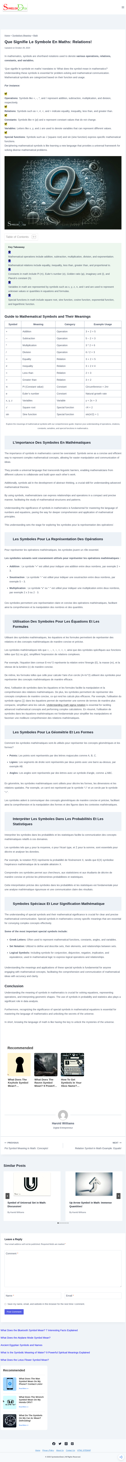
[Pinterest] (72, 1444)
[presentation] (32, 1184)
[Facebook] (54, 1444)
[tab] (58, 1223)
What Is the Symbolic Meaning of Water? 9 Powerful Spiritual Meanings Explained (45, 1352)
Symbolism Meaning (21, 35)
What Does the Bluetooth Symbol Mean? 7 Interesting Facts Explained (39, 1330)
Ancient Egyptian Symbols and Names (21, 1345)
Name (10, 1295)
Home (7, 35)
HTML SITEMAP (84, 1450)
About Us (60, 1450)
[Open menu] (122, 7)
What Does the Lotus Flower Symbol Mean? (25, 1360)
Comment (12, 1253)
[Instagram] (66, 1444)
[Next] (118, 1196)
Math (35, 35)
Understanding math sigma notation (66, 705)
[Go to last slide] (7, 1196)
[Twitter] (60, 1444)
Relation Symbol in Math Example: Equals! (98, 1146)
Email (70, 1295)
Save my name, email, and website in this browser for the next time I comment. (46, 1304)
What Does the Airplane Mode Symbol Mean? (25, 1337)
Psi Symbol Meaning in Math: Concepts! (26, 1146)
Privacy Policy (48, 1450)
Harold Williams (63, 1123)
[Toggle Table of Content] (32, 237)
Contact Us (70, 1450)
